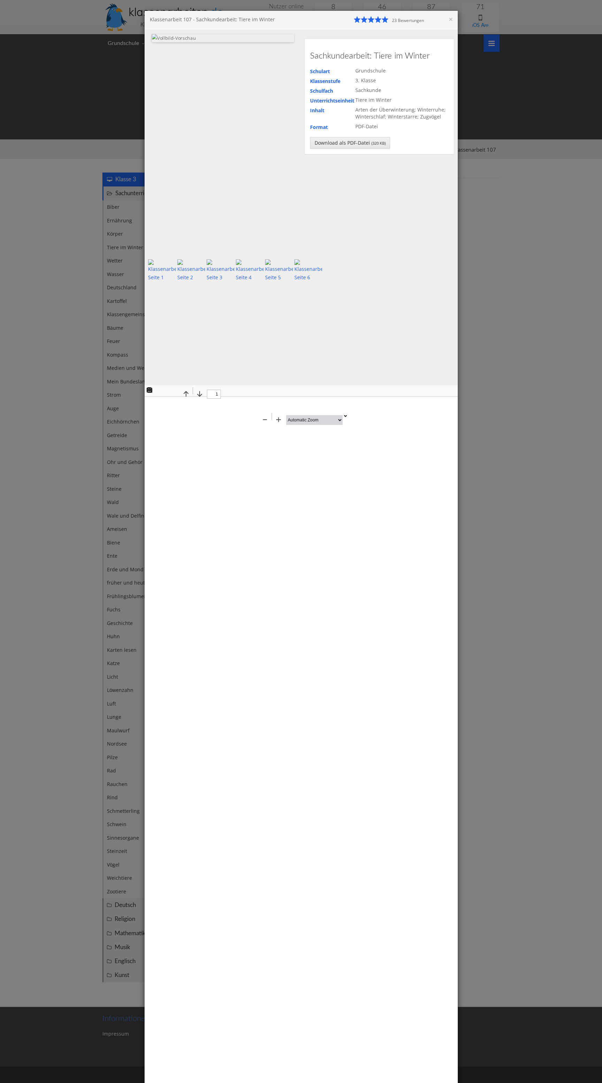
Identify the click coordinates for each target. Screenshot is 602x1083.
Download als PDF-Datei (350, 142)
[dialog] (301, 541)
